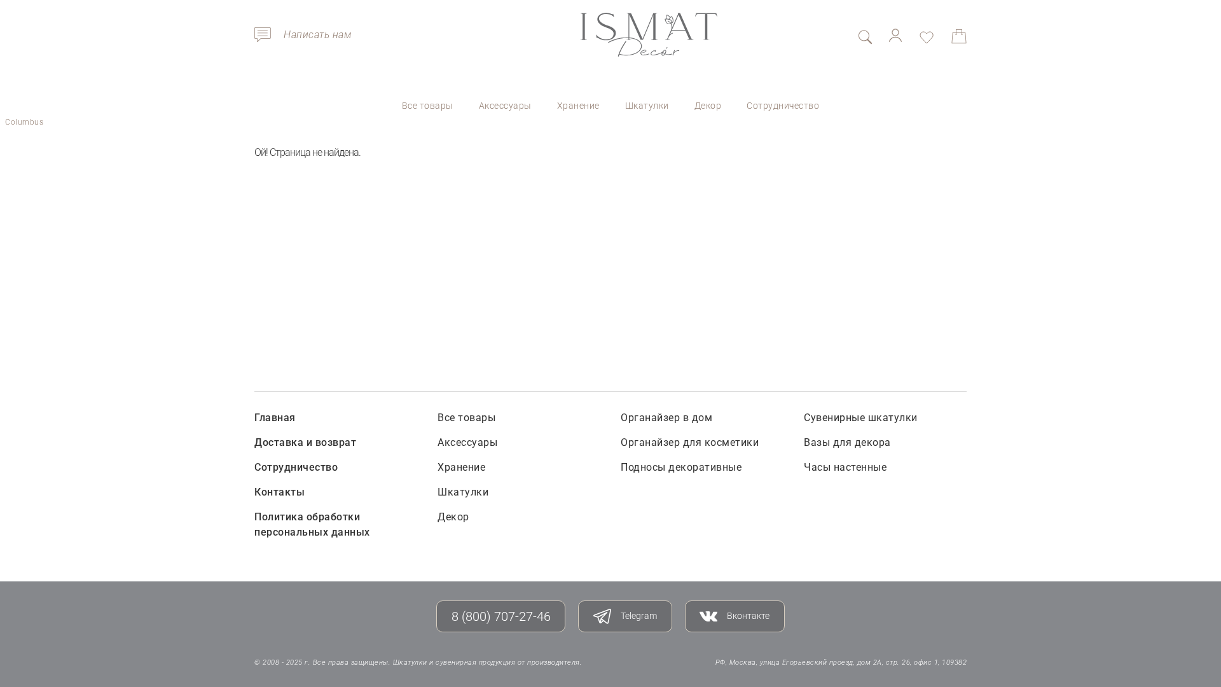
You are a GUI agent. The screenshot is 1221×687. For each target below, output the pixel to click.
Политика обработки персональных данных (312, 524)
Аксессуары (505, 106)
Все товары (427, 106)
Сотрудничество (783, 106)
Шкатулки (647, 106)
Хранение (578, 106)
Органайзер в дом (666, 418)
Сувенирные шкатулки (861, 418)
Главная (275, 418)
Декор (708, 106)
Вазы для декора (847, 442)
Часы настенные (845, 467)
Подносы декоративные (681, 467)
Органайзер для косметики (690, 442)
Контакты (279, 492)
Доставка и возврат (305, 442)
